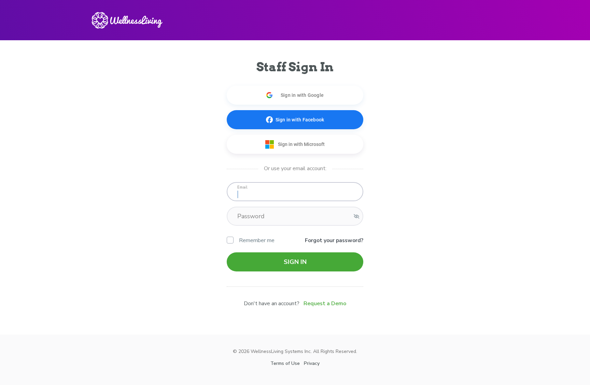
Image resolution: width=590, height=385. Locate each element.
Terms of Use (285, 363)
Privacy (312, 363)
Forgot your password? (334, 240)
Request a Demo (325, 303)
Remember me (257, 240)
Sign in (295, 262)
